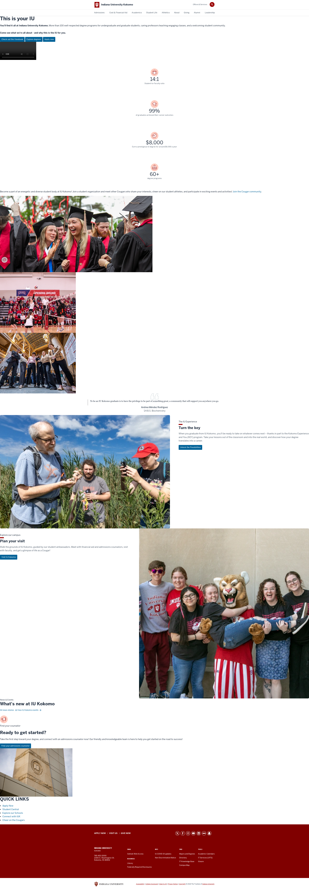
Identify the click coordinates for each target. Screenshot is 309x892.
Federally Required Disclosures (139, 867)
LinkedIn (199, 833)
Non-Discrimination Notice (165, 858)
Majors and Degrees (187, 854)
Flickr (204, 833)
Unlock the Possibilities (190, 447)
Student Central (10, 809)
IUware (201, 861)
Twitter (177, 833)
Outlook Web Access (135, 854)
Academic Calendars (206, 854)
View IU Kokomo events (27, 710)
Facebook (183, 833)
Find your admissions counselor (15, 746)
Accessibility (140, 884)
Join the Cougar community (247, 191)
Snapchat (209, 833)
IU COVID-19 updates (163, 854)
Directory (183, 858)
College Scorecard (152, 884)
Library (130, 863)
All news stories (7, 710)
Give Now (126, 833)
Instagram (188, 833)
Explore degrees (34, 39)
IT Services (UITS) (205, 858)
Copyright (182, 884)
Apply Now (7, 805)
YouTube (193, 833)
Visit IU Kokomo (8, 557)
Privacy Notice (173, 884)
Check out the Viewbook (12, 39)
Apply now (49, 39)
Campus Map (184, 865)
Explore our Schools (12, 813)
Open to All (163, 884)
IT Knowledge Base (186, 861)
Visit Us (113, 833)
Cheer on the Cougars (13, 820)
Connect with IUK (11, 816)
